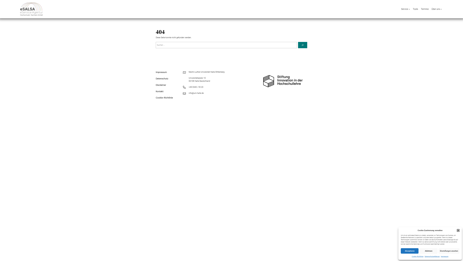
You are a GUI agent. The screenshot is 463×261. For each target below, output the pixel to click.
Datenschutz (162, 78)
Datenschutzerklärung (432, 256)
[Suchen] (302, 45)
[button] (458, 230)
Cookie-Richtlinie (417, 256)
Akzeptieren (410, 251)
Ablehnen (428, 251)
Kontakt (159, 91)
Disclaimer (161, 84)
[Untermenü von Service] (409, 9)
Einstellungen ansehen (449, 251)
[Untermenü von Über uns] (441, 9)
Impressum (444, 256)
